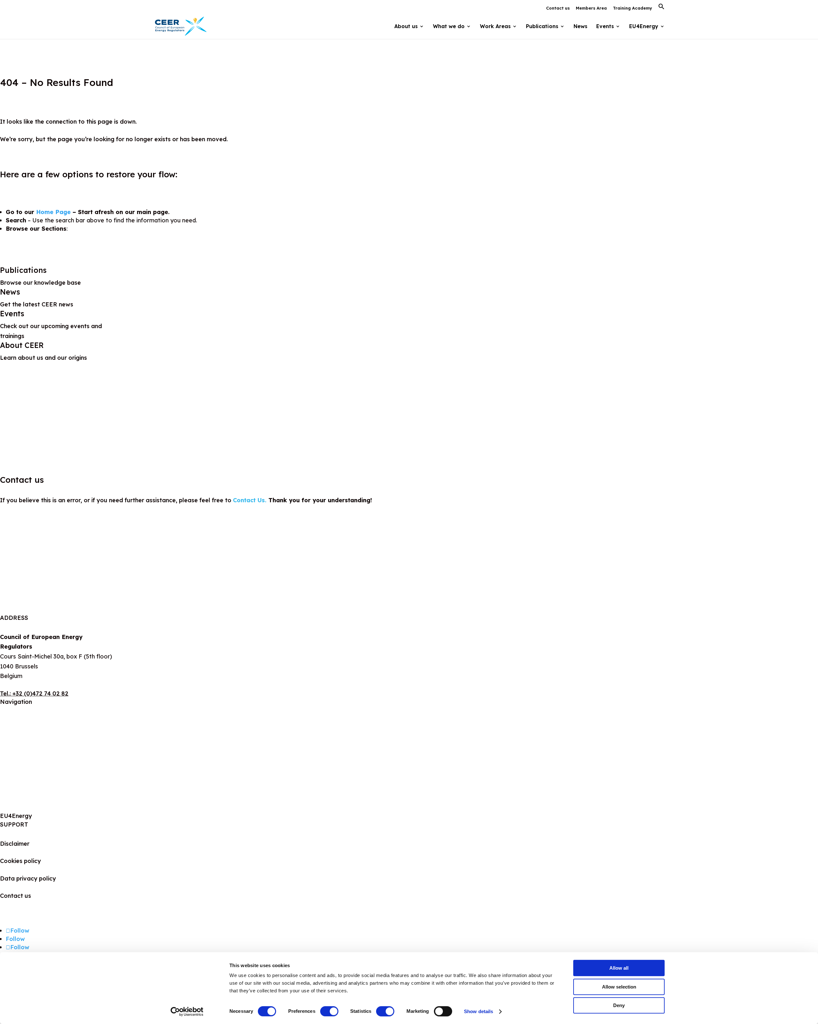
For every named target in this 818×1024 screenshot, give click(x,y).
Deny (619, 1005)
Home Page (53, 212)
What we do (17, 736)
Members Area (591, 8)
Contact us (558, 8)
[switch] (329, 1011)
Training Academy (632, 8)
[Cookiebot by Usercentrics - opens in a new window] (187, 1011)
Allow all (619, 968)
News (580, 26)
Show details (478, 1011)
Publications (23, 270)
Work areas (16, 752)
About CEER (22, 345)
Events (605, 26)
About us (12, 721)
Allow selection (619, 986)
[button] (661, 8)
